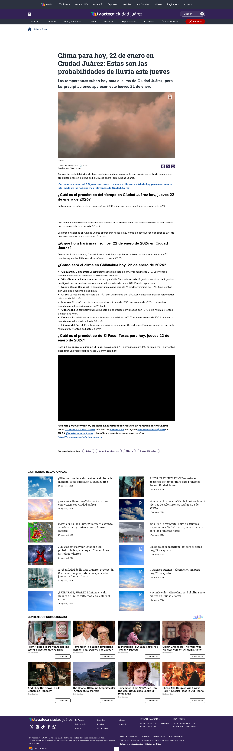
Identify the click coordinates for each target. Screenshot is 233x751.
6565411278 (178, 726)
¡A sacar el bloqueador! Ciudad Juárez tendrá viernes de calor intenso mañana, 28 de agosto (177, 504)
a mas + (188, 4)
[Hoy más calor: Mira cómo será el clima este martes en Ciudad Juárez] (131, 601)
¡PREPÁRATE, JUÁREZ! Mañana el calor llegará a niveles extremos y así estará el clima (84, 596)
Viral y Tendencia (72, 21)
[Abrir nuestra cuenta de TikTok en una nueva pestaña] (43, 727)
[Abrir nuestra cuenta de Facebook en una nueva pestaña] (49, 727)
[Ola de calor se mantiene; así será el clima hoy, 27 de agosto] (131, 555)
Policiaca (149, 21)
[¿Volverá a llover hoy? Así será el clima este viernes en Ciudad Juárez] (40, 509)
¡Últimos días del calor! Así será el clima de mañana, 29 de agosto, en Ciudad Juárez (85, 479)
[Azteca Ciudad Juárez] (116, 14)
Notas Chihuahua (148, 451)
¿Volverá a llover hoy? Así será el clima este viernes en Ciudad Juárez (83, 502)
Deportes (112, 4)
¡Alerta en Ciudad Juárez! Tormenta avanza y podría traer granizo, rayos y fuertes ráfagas (85, 527)
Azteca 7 (97, 4)
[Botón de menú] (29, 14)
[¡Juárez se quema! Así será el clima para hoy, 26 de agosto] (131, 578)
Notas (88, 451)
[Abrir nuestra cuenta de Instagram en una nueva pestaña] (37, 727)
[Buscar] (202, 14)
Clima (93, 21)
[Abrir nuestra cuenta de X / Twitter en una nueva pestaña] (31, 727)
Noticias (127, 4)
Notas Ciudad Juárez (109, 451)
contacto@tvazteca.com (183, 723)
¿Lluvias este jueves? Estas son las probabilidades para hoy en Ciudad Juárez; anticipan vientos (84, 550)
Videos (158, 4)
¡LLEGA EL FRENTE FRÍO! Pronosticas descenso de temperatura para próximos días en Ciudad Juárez (174, 481)
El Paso (129, 451)
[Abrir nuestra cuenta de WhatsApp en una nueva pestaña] (54, 727)
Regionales (173, 4)
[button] (116, 749)
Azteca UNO (81, 4)
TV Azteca (64, 4)
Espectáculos (129, 21)
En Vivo (197, 21)
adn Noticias (142, 4)
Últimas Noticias (170, 21)
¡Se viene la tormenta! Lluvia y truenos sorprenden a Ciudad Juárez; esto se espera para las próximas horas (176, 527)
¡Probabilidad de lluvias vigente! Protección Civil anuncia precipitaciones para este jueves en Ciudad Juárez (86, 573)
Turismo (51, 21)
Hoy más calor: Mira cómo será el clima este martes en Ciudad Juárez (177, 594)
